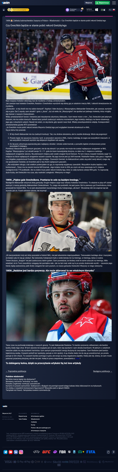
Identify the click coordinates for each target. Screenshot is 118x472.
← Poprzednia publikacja (16, 371)
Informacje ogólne (37, 416)
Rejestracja (23, 416)
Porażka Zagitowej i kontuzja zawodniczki (23, 384)
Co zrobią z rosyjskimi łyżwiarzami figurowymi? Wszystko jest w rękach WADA (37, 388)
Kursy (33, 425)
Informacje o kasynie (38, 430)
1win (77, 358)
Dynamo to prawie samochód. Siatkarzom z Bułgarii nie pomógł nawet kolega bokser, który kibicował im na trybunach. (54, 386)
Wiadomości (35, 419)
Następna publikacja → (102, 371)
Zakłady (34, 422)
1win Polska (23, 419)
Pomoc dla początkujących (41, 428)
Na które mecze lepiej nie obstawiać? (21, 379)
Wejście (89, 3)
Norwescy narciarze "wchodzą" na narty (22, 381)
